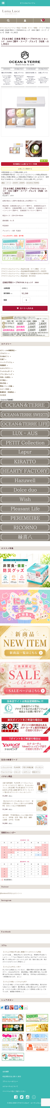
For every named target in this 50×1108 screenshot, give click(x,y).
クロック (17, 772)
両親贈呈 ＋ (4, 365)
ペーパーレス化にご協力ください (14, 1091)
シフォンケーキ (6, 767)
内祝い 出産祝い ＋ (6, 377)
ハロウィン (26, 772)
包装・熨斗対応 (29, 276)
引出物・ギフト (29, 269)
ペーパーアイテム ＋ (7, 362)
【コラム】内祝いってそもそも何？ (15, 982)
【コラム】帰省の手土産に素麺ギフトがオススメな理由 (22, 952)
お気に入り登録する (25, 169)
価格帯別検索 (29, 271)
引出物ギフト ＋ (5, 356)
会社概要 (6, 1072)
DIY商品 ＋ (4, 380)
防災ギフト (36, 772)
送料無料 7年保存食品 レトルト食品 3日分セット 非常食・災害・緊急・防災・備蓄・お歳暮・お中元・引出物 (18, 817)
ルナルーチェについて (10, 1086)
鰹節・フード (6, 183)
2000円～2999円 (18, 183)
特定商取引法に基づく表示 (12, 1076)
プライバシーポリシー (10, 1081)
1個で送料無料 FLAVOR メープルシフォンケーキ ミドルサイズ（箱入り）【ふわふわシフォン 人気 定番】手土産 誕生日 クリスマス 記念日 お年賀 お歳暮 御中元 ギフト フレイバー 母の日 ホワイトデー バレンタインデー (18, 787)
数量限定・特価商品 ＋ (8, 392)
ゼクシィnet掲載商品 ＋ (8, 350)
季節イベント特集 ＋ (7, 386)
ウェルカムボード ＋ (7, 371)
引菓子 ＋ (3, 359)
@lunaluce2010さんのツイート (11, 893)
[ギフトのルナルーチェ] (24, 13)
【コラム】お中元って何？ (12, 967)
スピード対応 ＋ (5, 389)
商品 (22, 269)
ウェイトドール (6, 772)
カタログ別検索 (29, 274)
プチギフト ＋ (5, 353)
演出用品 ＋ (4, 383)
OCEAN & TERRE (32, 183)
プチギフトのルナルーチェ (10, 269)
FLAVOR (17, 767)
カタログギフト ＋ (6, 368)
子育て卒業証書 (27, 767)
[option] (25, 112)
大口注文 (3, 395)
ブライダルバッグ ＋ (7, 374)
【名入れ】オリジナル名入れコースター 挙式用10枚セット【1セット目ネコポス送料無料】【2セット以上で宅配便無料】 (18, 803)
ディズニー (39, 767)
